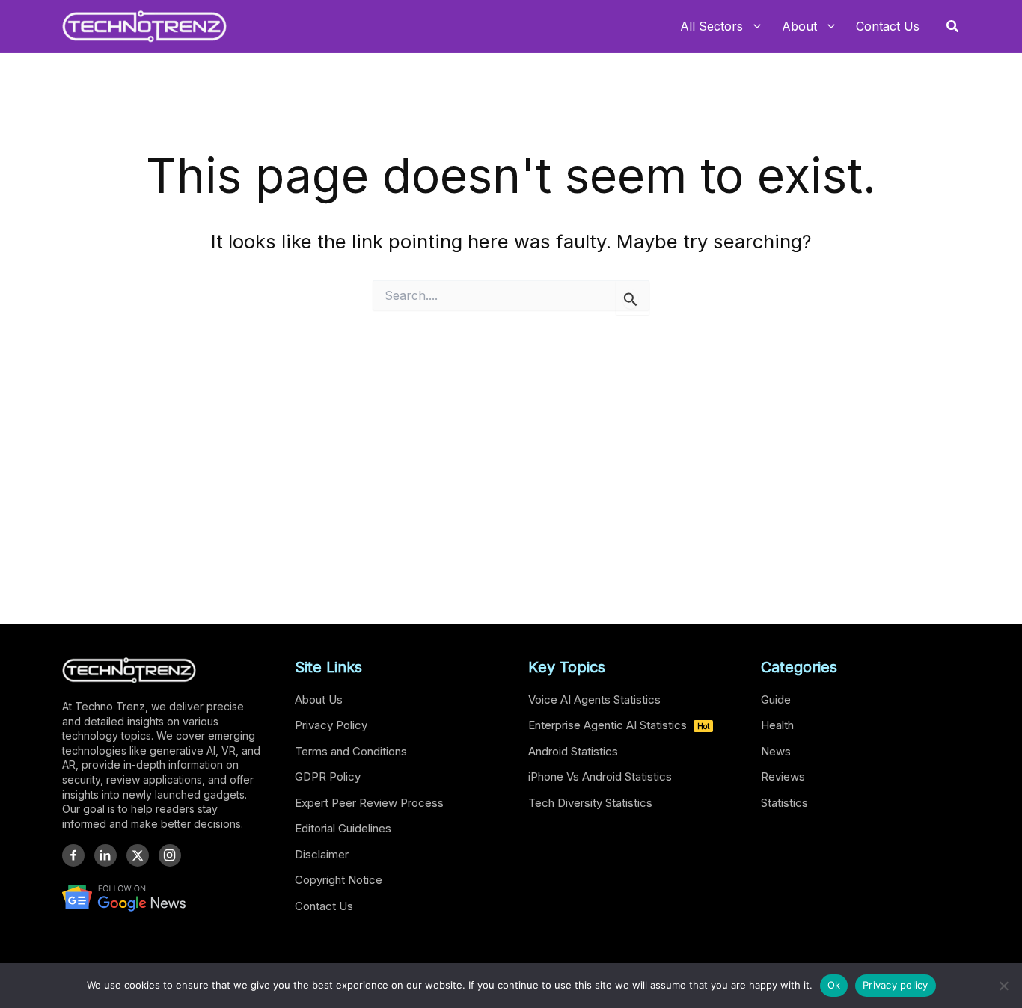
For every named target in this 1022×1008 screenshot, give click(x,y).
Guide (776, 699)
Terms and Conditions (351, 751)
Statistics (784, 803)
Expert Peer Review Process (369, 803)
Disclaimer (322, 854)
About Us (319, 699)
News (776, 751)
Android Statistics (573, 751)
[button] (953, 26)
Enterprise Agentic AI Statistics (618, 725)
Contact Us (324, 906)
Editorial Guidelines (343, 828)
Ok (834, 985)
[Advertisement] (511, 460)
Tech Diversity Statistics (590, 803)
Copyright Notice (338, 880)
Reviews (783, 776)
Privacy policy (895, 985)
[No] (1003, 985)
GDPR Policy (328, 776)
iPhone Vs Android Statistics (600, 776)
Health (777, 725)
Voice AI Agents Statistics (594, 699)
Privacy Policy (331, 725)
